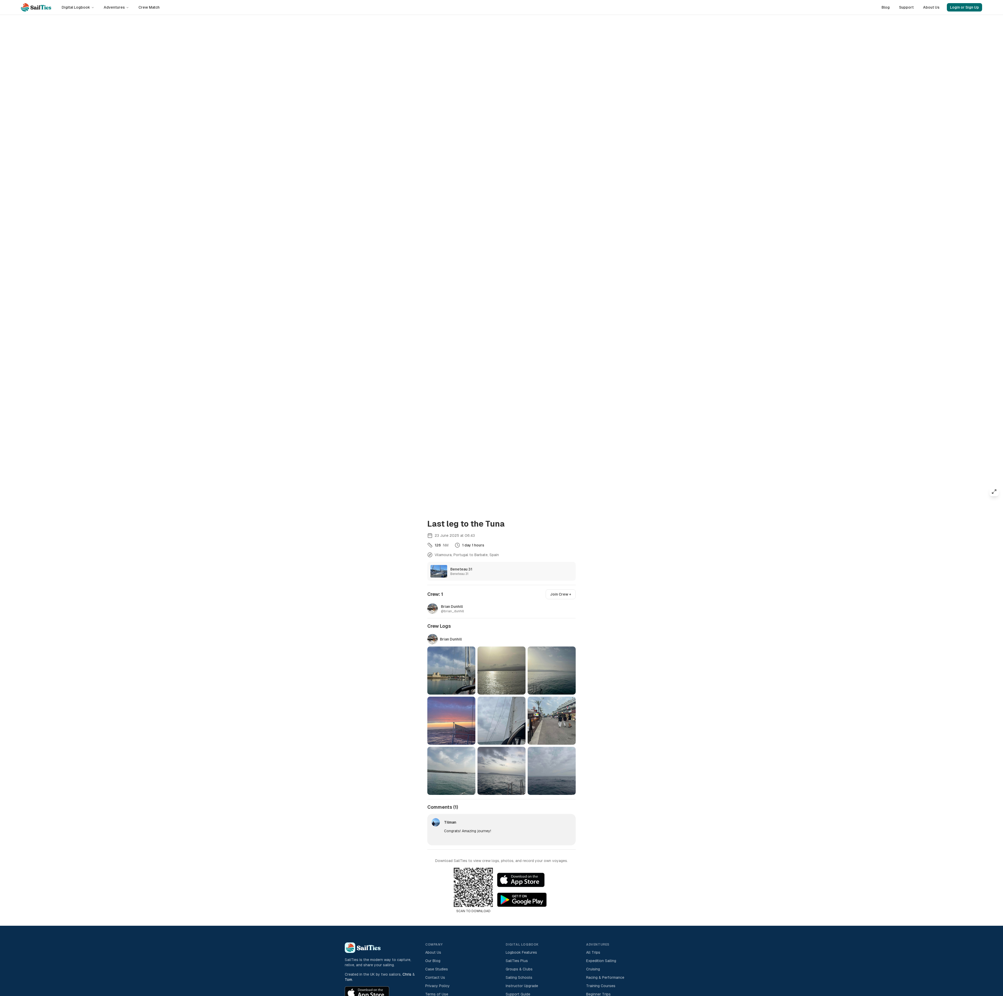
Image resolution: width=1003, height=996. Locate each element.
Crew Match (149, 7)
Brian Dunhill (451, 639)
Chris (407, 974)
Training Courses (600, 986)
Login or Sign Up (964, 7)
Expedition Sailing (601, 961)
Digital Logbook (76, 7)
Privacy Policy (437, 986)
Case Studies (436, 969)
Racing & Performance (605, 977)
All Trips (593, 952)
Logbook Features (521, 952)
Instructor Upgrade (522, 986)
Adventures (114, 7)
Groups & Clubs (519, 969)
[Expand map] (994, 491)
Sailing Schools (519, 977)
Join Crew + (560, 594)
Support (906, 7)
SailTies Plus (517, 961)
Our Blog (432, 961)
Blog (886, 7)
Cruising (593, 969)
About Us (931, 7)
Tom (348, 979)
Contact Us (435, 977)
